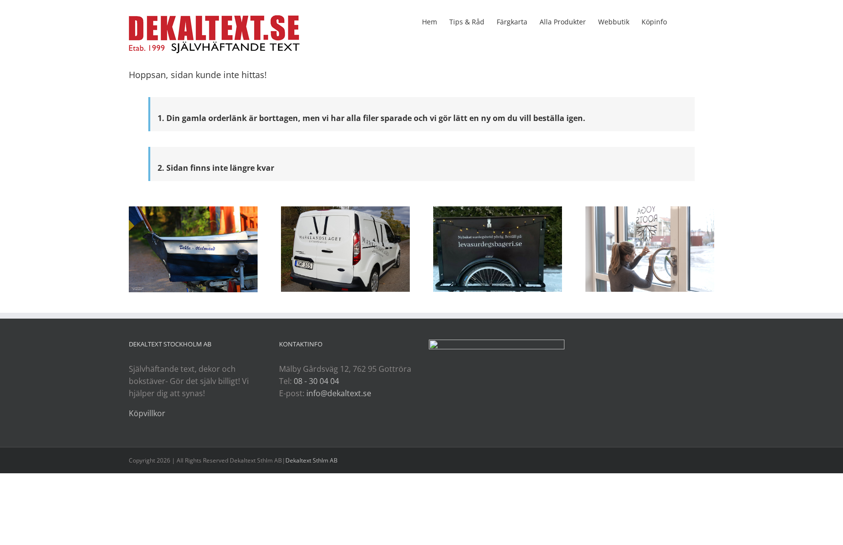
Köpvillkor (147, 413)
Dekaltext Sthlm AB (311, 460)
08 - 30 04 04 (316, 381)
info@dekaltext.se (338, 393)
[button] (699, 21)
